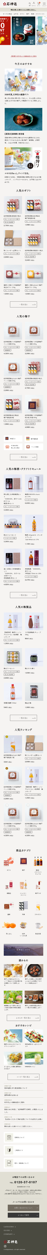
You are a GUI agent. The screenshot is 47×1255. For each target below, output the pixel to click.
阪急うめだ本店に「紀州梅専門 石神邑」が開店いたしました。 (23, 1109)
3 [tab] (23, 47)
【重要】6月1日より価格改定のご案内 (23, 56)
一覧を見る (23, 304)
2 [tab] (22, 47)
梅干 (27, 14)
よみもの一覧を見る (23, 1018)
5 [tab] (26, 47)
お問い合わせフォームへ (23, 1208)
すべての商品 (7, 14)
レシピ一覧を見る (23, 1077)
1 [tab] (20, 47)
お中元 (16, 14)
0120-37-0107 (25, 1182)
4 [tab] (25, 47)
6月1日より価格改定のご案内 (14, 1101)
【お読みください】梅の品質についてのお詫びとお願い (23, 1118)
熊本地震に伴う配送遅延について (15, 1087)
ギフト (22, 14)
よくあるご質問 (23, 1215)
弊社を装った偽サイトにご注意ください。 (18, 1125)
